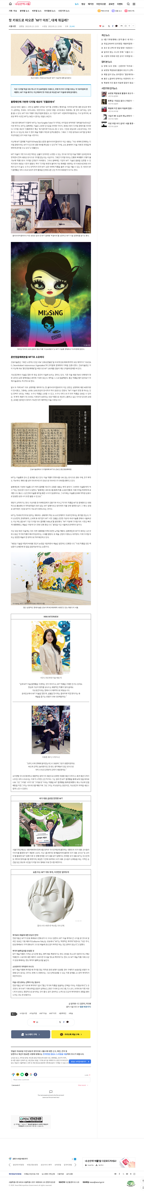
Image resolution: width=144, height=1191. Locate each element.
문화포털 (50, 1164)
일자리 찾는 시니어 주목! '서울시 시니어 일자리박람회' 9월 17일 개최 (118, 52)
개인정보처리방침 (15, 1174)
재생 (75, 1159)
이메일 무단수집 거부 (31, 1174)
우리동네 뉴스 (50, 11)
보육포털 (30, 1164)
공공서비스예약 (18, 1164)
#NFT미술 (43, 1013)
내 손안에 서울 (22, 3)
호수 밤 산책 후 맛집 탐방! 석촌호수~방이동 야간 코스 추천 (118, 48)
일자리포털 (40, 1164)
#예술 (71, 1013)
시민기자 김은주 (113, 126)
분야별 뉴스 (24, 11)
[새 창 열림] (130, 1181)
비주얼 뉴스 (37, 11)
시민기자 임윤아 (113, 104)
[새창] (30, 1034)
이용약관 (60, 1174)
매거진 (91, 3)
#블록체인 (62, 1013)
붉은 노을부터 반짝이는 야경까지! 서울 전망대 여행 (118, 79)
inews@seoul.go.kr (96, 1182)
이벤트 (120, 3)
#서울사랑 (23, 1013)
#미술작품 (33, 1013)
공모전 (111, 3)
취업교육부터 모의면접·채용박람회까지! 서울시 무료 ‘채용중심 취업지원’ (118, 44)
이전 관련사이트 (9, 1164)
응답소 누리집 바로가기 (78, 1061)
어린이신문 (101, 3)
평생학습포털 (60, 1164)
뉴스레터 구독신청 (48, 1174)
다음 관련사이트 (75, 1164)
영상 (83, 3)
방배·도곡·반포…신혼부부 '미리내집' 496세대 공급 (118, 66)
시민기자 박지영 (113, 111)
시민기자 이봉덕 (113, 119)
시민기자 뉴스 (64, 11)
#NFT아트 (53, 1013)
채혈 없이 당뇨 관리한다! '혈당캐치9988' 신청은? (118, 74)
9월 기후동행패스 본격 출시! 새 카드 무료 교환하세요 (118, 39)
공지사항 (69, 1174)
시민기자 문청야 (113, 96)
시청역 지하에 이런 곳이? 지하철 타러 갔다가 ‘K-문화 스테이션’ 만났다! (118, 56)
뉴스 (77, 3)
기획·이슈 (13, 11)
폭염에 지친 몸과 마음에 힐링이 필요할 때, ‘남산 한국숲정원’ (118, 83)
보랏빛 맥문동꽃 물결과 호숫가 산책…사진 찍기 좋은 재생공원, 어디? (118, 70)
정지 (72, 1159)
